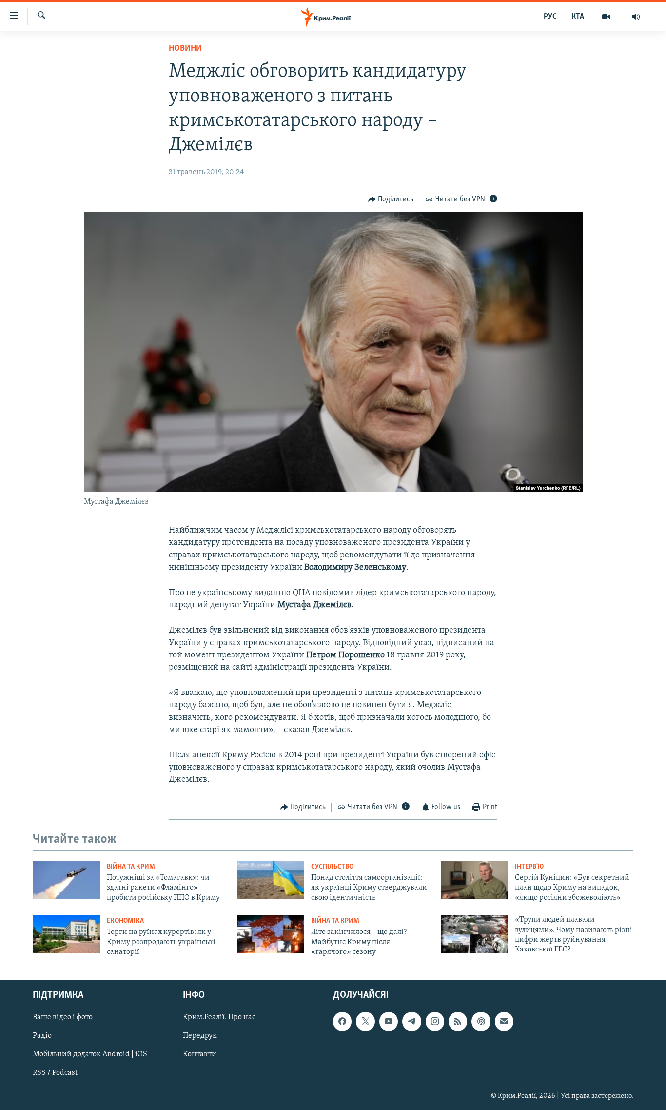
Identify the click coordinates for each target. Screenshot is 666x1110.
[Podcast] (480, 1021)
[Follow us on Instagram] (435, 1021)
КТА (577, 16)
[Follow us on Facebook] (342, 1021)
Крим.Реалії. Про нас (219, 1017)
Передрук (200, 1036)
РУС (550, 16)
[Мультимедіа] (606, 16)
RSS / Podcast (55, 1073)
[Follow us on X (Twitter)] (365, 1021)
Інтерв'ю (529, 867)
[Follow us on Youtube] (388, 1021)
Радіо (42, 1036)
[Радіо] (635, 16)
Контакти (199, 1054)
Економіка (125, 921)
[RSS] (458, 1021)
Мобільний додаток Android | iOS (90, 1054)
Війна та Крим (131, 867)
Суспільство (332, 867)
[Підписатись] (504, 1021)
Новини (185, 48)
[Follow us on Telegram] (411, 1021)
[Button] (391, 199)
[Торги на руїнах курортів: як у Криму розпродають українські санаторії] (66, 934)
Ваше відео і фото (63, 1017)
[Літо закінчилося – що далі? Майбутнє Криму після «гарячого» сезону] (270, 934)
